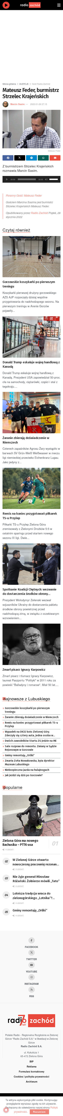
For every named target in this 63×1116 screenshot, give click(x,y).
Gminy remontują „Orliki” (20, 755)
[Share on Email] (55, 158)
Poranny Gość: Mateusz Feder (24, 195)
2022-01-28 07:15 (38, 104)
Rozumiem (39, 1111)
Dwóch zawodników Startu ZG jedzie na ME (31, 740)
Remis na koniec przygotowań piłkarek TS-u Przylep (30, 516)
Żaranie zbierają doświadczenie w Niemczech (26, 440)
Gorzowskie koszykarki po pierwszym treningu (29, 284)
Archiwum (31, 1081)
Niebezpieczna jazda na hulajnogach (27, 769)
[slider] (54, 179)
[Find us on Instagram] (31, 977)
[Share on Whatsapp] (43, 158)
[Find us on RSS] (31, 990)
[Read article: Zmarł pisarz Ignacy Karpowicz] (31, 644)
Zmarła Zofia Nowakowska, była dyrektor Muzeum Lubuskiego (29, 762)
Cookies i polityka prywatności (31, 1076)
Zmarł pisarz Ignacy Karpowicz (24, 670)
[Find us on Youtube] (31, 965)
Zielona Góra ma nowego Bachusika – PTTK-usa (20, 843)
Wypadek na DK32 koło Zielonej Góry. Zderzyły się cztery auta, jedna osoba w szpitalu (29, 733)
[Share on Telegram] (31, 158)
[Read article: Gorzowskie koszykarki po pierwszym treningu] (31, 256)
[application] (31, 179)
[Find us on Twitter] (31, 953)
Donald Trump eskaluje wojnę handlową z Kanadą (31, 364)
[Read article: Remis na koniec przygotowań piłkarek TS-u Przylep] (31, 488)
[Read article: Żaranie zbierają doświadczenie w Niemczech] (31, 412)
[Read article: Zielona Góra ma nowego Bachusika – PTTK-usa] (31, 815)
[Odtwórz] (7, 179)
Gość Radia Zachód (41, 83)
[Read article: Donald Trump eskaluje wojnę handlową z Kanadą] (31, 337)
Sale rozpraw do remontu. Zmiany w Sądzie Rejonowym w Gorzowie (31, 748)
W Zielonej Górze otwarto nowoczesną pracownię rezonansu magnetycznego (36, 862)
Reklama (31, 1066)
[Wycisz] (46, 179)
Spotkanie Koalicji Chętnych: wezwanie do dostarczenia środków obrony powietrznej (29, 591)
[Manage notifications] (6, 1110)
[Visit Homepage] (33, 5)
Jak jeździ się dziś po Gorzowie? (24, 775)
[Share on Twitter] (19, 158)
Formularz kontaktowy (31, 1071)
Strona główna (9, 83)
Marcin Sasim (17, 104)
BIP (31, 1061)
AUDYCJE (24, 83)
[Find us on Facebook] (31, 940)
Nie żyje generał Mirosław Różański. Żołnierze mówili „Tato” (36, 879)
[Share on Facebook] (8, 158)
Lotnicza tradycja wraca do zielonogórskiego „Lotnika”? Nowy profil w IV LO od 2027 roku (35, 895)
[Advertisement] (31, 44)
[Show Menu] (58, 5)
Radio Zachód (39, 213)
